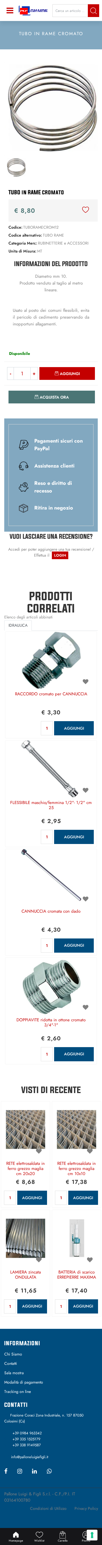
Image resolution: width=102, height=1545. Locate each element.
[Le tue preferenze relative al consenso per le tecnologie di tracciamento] (92, 1535)
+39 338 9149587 (26, 1445)
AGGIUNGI (74, 728)
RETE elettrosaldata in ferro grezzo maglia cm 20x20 (25, 1169)
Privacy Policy (86, 1508)
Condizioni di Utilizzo (48, 1508)
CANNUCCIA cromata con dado (51, 911)
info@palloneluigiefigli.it (29, 1457)
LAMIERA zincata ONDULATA (25, 1275)
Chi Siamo (13, 1354)
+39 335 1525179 (26, 1439)
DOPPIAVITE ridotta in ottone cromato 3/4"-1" (51, 1022)
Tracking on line (17, 1391)
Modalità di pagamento (23, 1382)
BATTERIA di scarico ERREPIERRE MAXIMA (76, 1275)
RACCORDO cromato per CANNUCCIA (51, 694)
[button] (93, 10)
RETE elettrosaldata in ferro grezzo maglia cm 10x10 (76, 1169)
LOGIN (60, 555)
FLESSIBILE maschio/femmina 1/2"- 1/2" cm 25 (51, 805)
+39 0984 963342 (27, 1433)
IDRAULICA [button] (17, 625)
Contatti (10, 1363)
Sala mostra (14, 1373)
